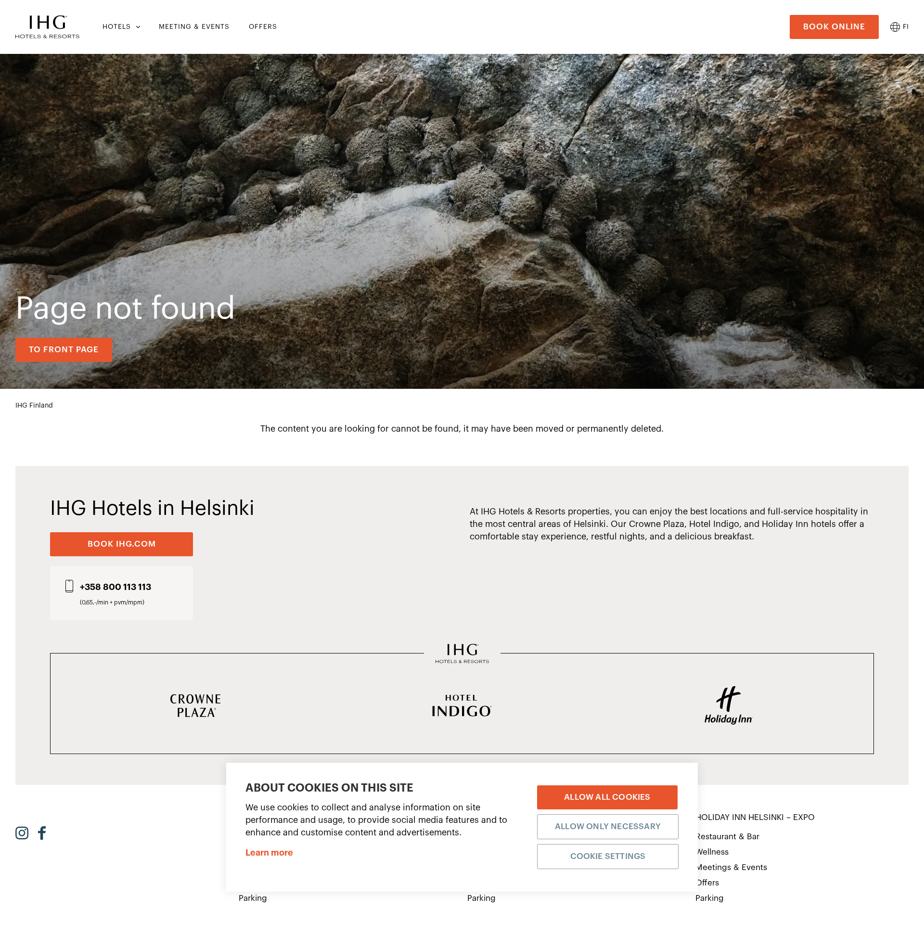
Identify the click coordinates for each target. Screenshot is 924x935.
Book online (834, 27)
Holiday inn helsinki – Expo (755, 817)
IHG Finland (34, 405)
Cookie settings (608, 856)
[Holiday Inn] (728, 706)
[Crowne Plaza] (195, 706)
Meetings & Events (731, 867)
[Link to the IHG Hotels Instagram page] (21, 833)
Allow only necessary (608, 826)
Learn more (269, 852)
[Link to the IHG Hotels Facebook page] (42, 833)
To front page (64, 350)
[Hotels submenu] (137, 27)
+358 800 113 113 (115, 587)
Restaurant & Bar (727, 837)
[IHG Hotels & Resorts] (462, 654)
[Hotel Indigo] (462, 706)
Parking (253, 898)
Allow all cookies (607, 797)
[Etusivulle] (47, 26)
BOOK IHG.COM (122, 544)
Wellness (712, 852)
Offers (707, 883)
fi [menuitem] (906, 27)
